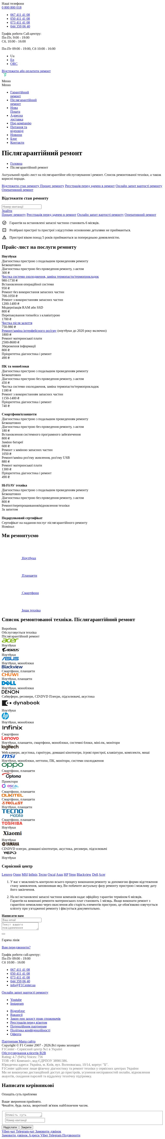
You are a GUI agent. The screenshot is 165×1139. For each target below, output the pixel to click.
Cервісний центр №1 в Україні (39, 1049)
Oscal (51, 874)
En (12, 60)
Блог (13, 138)
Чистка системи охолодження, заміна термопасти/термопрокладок (50, 276)
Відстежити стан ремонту (21, 186)
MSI (25, 874)
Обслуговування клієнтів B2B (24, 1053)
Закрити (26, 1127)
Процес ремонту (52, 186)
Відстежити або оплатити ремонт (26, 71)
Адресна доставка (16, 117)
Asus (59, 874)
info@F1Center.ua (22, 985)
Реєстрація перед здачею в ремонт (90, 186)
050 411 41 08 (20, 18)
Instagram (17, 1003)
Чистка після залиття (17, 323)
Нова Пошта (15, 109)
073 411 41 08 (20, 22)
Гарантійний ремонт (19, 94)
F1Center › (9, 1049)
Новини (16, 135)
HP (66, 874)
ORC (14, 64)
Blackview (84, 874)
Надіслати (10, 1127)
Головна (16, 163)
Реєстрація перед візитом (28, 1022)
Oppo (17, 874)
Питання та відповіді (18, 129)
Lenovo (7, 874)
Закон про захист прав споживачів (35, 1018)
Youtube (16, 1000)
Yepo (72, 874)
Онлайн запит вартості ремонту (139, 186)
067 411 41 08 (20, 15)
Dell (95, 874)
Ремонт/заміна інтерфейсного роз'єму (29, 330)
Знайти (7, 211)
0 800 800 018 (11, 7)
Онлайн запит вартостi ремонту (25, 992)
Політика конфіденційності (30, 1030)
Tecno (42, 874)
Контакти (17, 142)
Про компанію (20, 123)
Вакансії (16, 1015)
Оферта (15, 1034)
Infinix (33, 874)
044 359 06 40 (20, 26)
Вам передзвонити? (16, 947)
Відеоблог (17, 1011)
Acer (102, 874)
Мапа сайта (27, 1041)
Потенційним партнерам (28, 1026)
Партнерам (10, 1041)
